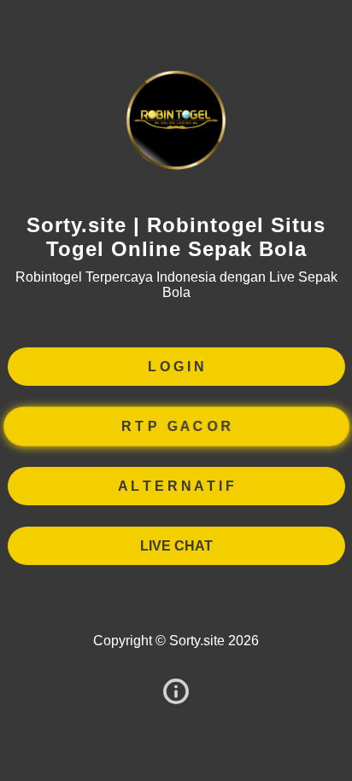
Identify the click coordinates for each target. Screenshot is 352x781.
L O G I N (176, 366)
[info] (176, 693)
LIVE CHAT (176, 546)
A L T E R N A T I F (176, 486)
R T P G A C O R (175, 425)
